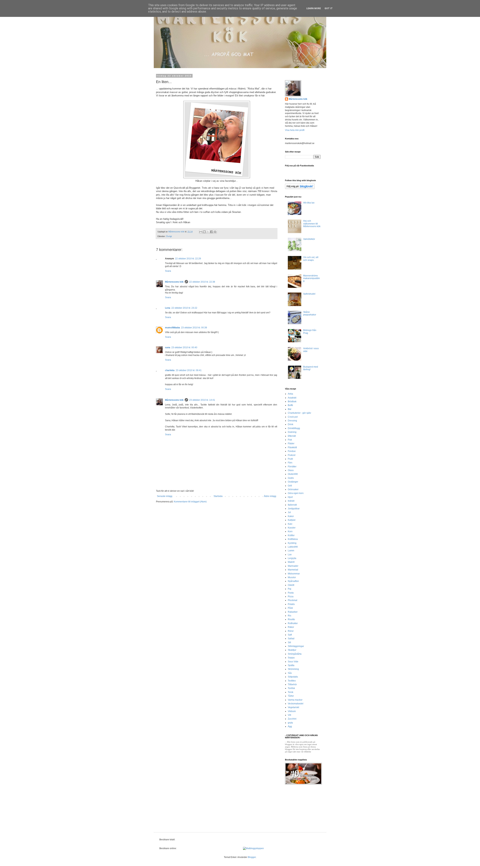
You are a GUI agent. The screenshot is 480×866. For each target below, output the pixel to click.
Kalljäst (291, 520)
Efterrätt (292, 436)
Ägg (290, 726)
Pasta (291, 592)
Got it (329, 8)
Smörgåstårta (295, 654)
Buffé (290, 405)
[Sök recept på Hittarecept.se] (253, 848)
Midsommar (294, 573)
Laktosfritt (293, 547)
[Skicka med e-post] (201, 232)
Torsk (290, 692)
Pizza (290, 596)
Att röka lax (308, 202)
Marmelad (293, 569)
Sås (290, 673)
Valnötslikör (309, 239)
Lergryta (292, 558)
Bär (289, 409)
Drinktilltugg (294, 428)
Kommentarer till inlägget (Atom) (190, 501)
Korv (290, 531)
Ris (289, 615)
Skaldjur (292, 650)
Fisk (290, 439)
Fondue (292, 451)
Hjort (290, 497)
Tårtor (291, 696)
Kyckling (292, 543)
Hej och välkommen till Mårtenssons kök (311, 224)
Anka (290, 393)
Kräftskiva (293, 539)
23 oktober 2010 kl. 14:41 (202, 400)
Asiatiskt (292, 397)
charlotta (170, 370)
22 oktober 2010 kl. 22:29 (188, 258)
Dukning (292, 432)
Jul (289, 512)
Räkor (291, 627)
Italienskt (292, 505)
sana (167, 347)
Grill (290, 485)
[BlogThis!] (204, 232)
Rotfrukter (293, 623)
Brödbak (292, 401)
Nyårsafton (293, 581)
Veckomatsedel (295, 703)
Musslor (292, 577)
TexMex (292, 680)
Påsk (290, 608)
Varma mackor (295, 700)
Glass (291, 470)
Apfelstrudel (309, 294)
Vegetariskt (293, 707)
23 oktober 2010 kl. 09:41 (189, 370)
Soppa (291, 657)
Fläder (291, 443)
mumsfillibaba (172, 327)
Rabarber (293, 612)
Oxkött (291, 585)
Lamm (291, 550)
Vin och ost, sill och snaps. (310, 258)
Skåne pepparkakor (309, 313)
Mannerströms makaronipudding (311, 278)
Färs (290, 462)
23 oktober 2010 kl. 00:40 (184, 347)
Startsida (218, 496)
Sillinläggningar (296, 646)
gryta (290, 722)
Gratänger (293, 481)
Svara (168, 271)
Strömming (293, 669)
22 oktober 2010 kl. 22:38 (202, 282)
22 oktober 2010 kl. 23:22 (184, 308)
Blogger (252, 857)
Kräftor (291, 535)
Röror (291, 631)
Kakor (291, 516)
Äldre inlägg (270, 496)
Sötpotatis (293, 676)
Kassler (292, 527)
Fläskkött (292, 447)
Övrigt (169, 236)
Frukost (291, 455)
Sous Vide (293, 661)
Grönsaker (293, 489)
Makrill (291, 562)
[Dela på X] (208, 232)
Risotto (291, 619)
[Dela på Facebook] (211, 232)
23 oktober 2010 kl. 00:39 (194, 327)
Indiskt (291, 501)
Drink (290, 424)
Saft (290, 634)
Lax (290, 554)
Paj (289, 589)
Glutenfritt (293, 474)
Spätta (291, 665)
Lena (167, 308)
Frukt (290, 459)
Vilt (289, 715)
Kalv (290, 524)
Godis (291, 478)
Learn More (313, 8)
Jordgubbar (294, 508)
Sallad (291, 638)
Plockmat (292, 600)
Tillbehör (292, 684)
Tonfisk (291, 688)
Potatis (291, 604)
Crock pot (293, 417)
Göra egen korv (296, 493)
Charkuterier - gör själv (299, 413)
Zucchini (292, 718)
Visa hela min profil (294, 130)
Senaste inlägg (164, 496)
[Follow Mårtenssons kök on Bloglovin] (300, 188)
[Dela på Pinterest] (215, 232)
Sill (289, 642)
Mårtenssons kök (174, 282)
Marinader (293, 566)
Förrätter (292, 466)
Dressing (292, 420)
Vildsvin (292, 711)
